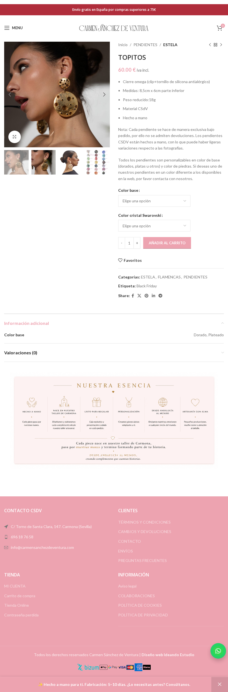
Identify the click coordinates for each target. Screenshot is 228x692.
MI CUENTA (15, 586)
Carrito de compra (19, 595)
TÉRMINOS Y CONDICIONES (144, 522)
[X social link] (139, 296)
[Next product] (221, 45)
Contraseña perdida (21, 615)
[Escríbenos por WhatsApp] (218, 651)
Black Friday (147, 285)
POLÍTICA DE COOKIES (140, 605)
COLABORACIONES (136, 595)
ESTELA (170, 44)
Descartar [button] (219, 684)
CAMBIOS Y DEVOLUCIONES (144, 531)
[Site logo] (114, 27)
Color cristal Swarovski (139, 215)
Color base (128, 190)
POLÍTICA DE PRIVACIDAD (143, 615)
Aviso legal (127, 586)
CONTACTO (129, 541)
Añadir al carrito (167, 243)
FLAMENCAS (169, 277)
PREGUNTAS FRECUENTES (142, 560)
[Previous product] (210, 45)
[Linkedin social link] (153, 296)
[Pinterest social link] (146, 296)
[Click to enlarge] (14, 137)
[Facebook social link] (133, 296)
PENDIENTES (145, 44)
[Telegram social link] (160, 296)
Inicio (123, 44)
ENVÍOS (125, 551)
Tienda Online (16, 605)
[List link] (57, 537)
